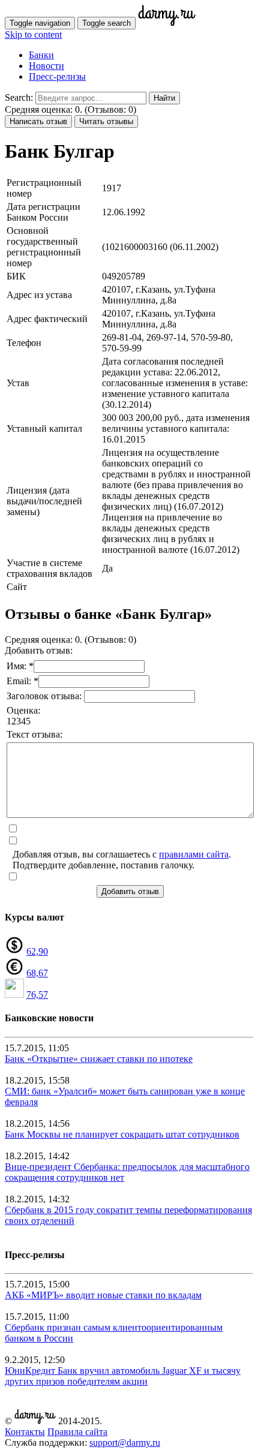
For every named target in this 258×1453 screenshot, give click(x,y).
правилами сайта (194, 854)
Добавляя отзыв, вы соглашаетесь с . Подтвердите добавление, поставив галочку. (122, 859)
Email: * (22, 681)
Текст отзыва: (34, 734)
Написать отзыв (38, 121)
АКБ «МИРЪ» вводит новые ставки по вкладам (103, 1295)
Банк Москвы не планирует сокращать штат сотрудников (122, 1134)
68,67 (37, 973)
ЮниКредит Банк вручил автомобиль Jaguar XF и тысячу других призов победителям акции (123, 1375)
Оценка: (23, 710)
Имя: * (20, 666)
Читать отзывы (106, 121)
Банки (41, 55)
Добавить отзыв (130, 891)
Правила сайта (77, 1432)
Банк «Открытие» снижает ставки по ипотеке (99, 1059)
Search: (19, 97)
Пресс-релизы (57, 76)
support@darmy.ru (124, 1442)
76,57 (37, 994)
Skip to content (33, 34)
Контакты (25, 1432)
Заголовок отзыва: (45, 696)
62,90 (37, 951)
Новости (46, 66)
